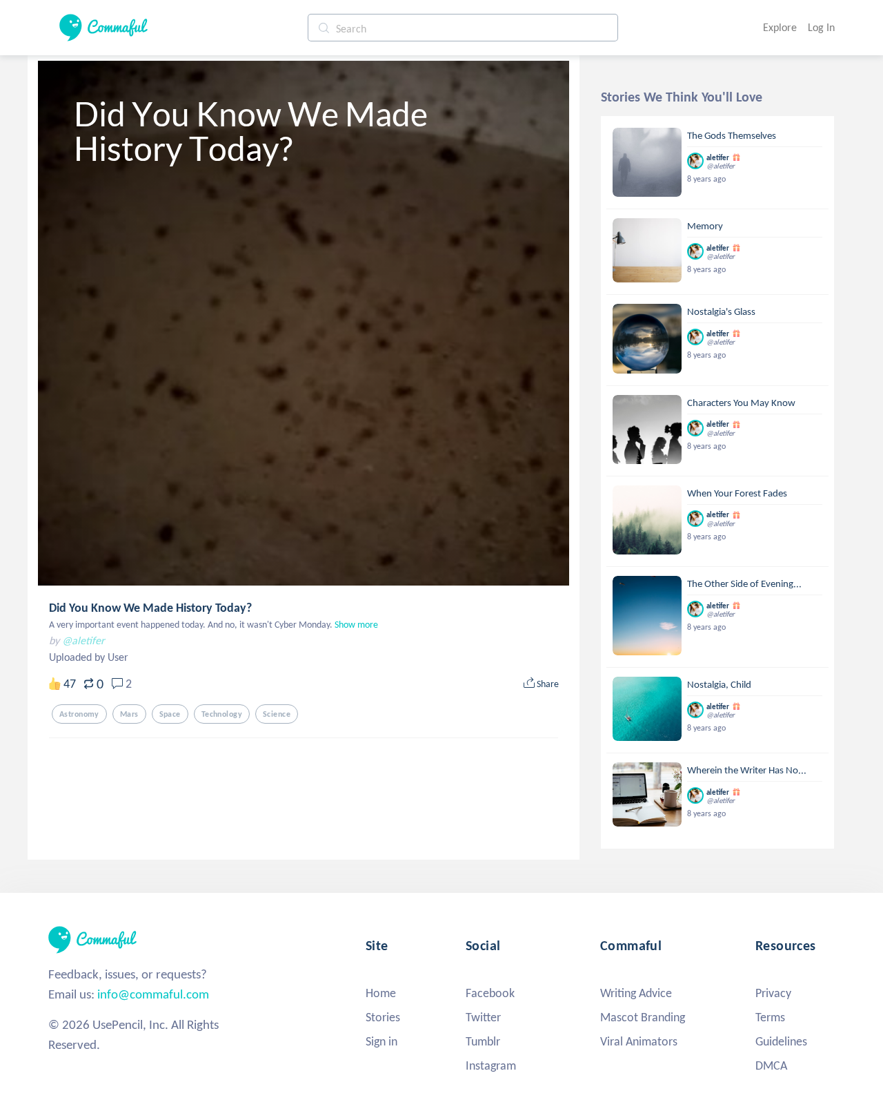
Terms (770, 1017)
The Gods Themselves (731, 135)
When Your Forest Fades (737, 493)
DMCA (771, 1065)
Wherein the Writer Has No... (746, 770)
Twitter (483, 1017)
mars (129, 714)
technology (221, 714)
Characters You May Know (741, 402)
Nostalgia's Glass (721, 311)
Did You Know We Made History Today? (150, 607)
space (170, 714)
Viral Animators (638, 1041)
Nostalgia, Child (719, 684)
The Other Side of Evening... (744, 583)
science (276, 714)
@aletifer (83, 640)
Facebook (490, 993)
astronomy (79, 714)
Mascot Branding (642, 1017)
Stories (383, 1017)
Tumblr (483, 1041)
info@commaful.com (153, 994)
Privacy (773, 993)
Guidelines (781, 1041)
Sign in (381, 1041)
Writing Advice (636, 993)
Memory (705, 226)
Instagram (491, 1065)
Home (381, 993)
